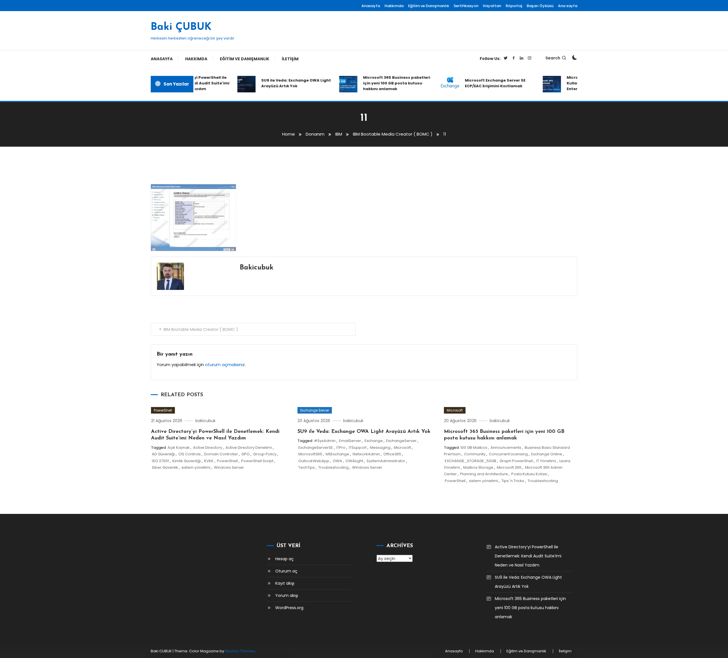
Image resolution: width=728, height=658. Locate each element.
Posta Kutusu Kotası (529, 474)
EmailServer (350, 440)
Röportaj (514, 6)
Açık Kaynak (178, 447)
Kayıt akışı (284, 583)
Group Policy (264, 454)
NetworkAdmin (366, 454)
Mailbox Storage (478, 467)
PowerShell (163, 410)
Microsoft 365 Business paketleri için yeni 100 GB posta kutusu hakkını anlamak (388, 83)
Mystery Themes (240, 651)
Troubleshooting (333, 467)
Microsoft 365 (509, 467)
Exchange (374, 440)
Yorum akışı (286, 595)
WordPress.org (289, 608)
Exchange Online (546, 454)
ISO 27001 (160, 461)
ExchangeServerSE (315, 447)
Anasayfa (370, 6)
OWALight (354, 461)
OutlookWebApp (313, 461)
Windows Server (229, 467)
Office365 (392, 454)
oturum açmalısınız (225, 365)
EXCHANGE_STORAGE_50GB (470, 461)
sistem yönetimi (195, 467)
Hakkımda (394, 6)
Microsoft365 (310, 454)
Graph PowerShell (516, 461)
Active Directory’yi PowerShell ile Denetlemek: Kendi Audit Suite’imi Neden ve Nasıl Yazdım (528, 556)
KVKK (209, 461)
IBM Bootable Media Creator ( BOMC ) (201, 329)
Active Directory (207, 447)
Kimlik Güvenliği (186, 461)
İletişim (290, 59)
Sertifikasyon (466, 6)
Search (552, 58)
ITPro (341, 447)
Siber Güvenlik (165, 467)
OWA (337, 461)
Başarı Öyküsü (540, 6)
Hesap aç (284, 559)
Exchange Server (314, 410)
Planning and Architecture (484, 474)
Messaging (380, 447)
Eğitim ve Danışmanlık (428, 6)
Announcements (506, 447)
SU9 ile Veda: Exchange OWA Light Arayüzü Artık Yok (288, 83)
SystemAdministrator (386, 461)
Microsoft (402, 447)
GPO (245, 454)
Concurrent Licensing (508, 454)
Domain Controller (221, 454)
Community (474, 454)
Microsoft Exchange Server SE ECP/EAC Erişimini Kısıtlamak (487, 83)
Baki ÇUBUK (181, 27)
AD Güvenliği (163, 454)
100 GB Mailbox (473, 447)
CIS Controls (189, 454)
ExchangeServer (401, 440)
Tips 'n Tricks (512, 480)
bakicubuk (256, 267)
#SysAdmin (325, 440)
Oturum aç (286, 571)
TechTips (306, 467)
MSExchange (337, 454)
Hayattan (492, 6)
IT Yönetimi (546, 461)
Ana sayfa (567, 6)
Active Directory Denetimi (249, 447)
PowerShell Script (257, 461)
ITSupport (358, 447)
